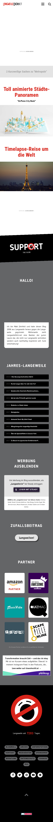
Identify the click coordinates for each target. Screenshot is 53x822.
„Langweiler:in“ (17, 484)
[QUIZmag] (38, 607)
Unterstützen (40, 747)
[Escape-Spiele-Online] (38, 632)
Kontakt (10, 753)
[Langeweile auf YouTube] (33, 774)
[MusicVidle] (15, 607)
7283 (30, 733)
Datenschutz (28, 758)
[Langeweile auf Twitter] (20, 774)
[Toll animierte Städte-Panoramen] (26, 120)
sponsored (42, 753)
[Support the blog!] (26, 248)
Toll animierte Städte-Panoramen (27, 92)
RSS (27, 764)
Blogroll (11, 747)
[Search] (49, 4)
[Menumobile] (42, 4)
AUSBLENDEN (29, 51)
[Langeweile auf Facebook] (13, 774)
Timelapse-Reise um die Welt (26, 152)
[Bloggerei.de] (26, 814)
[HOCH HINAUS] (26, 794)
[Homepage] (20, 4)
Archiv (24, 747)
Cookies (43, 758)
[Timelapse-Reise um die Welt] (26, 176)
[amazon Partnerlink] (15, 583)
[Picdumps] (15, 632)
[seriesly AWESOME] (38, 583)
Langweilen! (26, 537)
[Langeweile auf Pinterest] (40, 774)
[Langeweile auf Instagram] (26, 774)
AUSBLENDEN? (29, 210)
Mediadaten (25, 753)
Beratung (11, 758)
